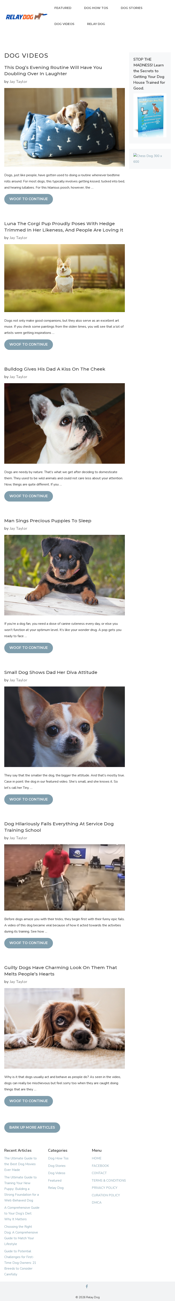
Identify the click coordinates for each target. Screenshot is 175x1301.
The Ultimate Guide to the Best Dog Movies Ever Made (20, 1164)
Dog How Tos (96, 8)
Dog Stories (131, 8)
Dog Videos (64, 24)
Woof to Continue (28, 199)
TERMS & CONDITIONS (109, 1180)
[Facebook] (87, 1287)
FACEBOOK (100, 1166)
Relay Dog (96, 24)
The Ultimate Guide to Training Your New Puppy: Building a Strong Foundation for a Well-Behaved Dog (21, 1189)
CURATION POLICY (106, 1195)
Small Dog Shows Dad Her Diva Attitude (50, 672)
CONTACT (99, 1173)
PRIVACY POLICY (104, 1188)
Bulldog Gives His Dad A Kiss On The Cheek (54, 369)
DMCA (97, 1202)
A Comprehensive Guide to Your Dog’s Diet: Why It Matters (21, 1213)
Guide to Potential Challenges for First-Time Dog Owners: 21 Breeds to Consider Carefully (20, 1262)
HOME (96, 1158)
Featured (62, 8)
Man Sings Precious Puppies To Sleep (47, 520)
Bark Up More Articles (32, 1127)
